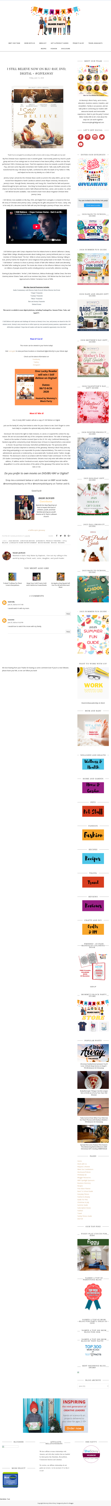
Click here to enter (93, 205)
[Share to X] (61, 536)
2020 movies (14, 541)
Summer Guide (82, 1205)
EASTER (80, 1219)
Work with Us (82, 1164)
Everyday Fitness (83, 1194)
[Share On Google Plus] (69, 536)
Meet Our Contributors (85, 1169)
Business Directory (84, 1183)
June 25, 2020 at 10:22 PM (15, 622)
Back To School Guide (85, 1191)
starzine (11, 620)
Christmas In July (83, 1202)
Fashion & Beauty (83, 1197)
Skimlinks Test (5, 1499)
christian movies (27, 541)
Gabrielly (11, 602)
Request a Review (83, 1167)
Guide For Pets (82, 1200)
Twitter (36, 362)
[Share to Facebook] (56, 536)
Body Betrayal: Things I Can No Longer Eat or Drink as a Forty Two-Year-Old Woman (94, 1093)
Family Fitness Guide (84, 1216)
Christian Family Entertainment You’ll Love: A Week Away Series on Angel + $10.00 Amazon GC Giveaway (94, 1066)
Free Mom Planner (84, 1189)
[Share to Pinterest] (65, 536)
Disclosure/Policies (84, 1172)
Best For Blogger (69, 1503)
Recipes (80, 1186)
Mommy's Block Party (49, 1503)
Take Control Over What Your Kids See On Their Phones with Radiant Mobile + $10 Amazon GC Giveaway (94, 1120)
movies (54, 543)
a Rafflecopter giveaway (36, 530)
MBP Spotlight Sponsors (86, 1180)
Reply (68, 614)
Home (79, 1161)
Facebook (36, 359)
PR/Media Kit (82, 1175)
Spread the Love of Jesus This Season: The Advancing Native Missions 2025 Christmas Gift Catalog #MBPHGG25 (94, 1147)
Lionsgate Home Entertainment (23, 543)
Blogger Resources (84, 1177)
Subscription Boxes (84, 1208)
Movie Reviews (44, 543)
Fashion (80, 1211)
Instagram (36, 365)
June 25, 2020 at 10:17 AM (15, 605)
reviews (61, 543)
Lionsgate (12, 351)
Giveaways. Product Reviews (48, 541)
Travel (79, 1213)
